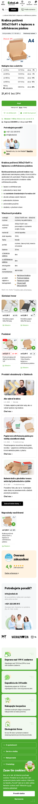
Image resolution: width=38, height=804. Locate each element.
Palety (25, 107)
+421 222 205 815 (12, 604)
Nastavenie (19, 799)
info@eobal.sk (11, 594)
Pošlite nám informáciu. (23, 290)
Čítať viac (7, 411)
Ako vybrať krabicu (12, 399)
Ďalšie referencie (11, 573)
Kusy (20, 107)
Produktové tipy (18, 442)
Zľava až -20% (8, 39)
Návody (15, 402)
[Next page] (34, 314)
